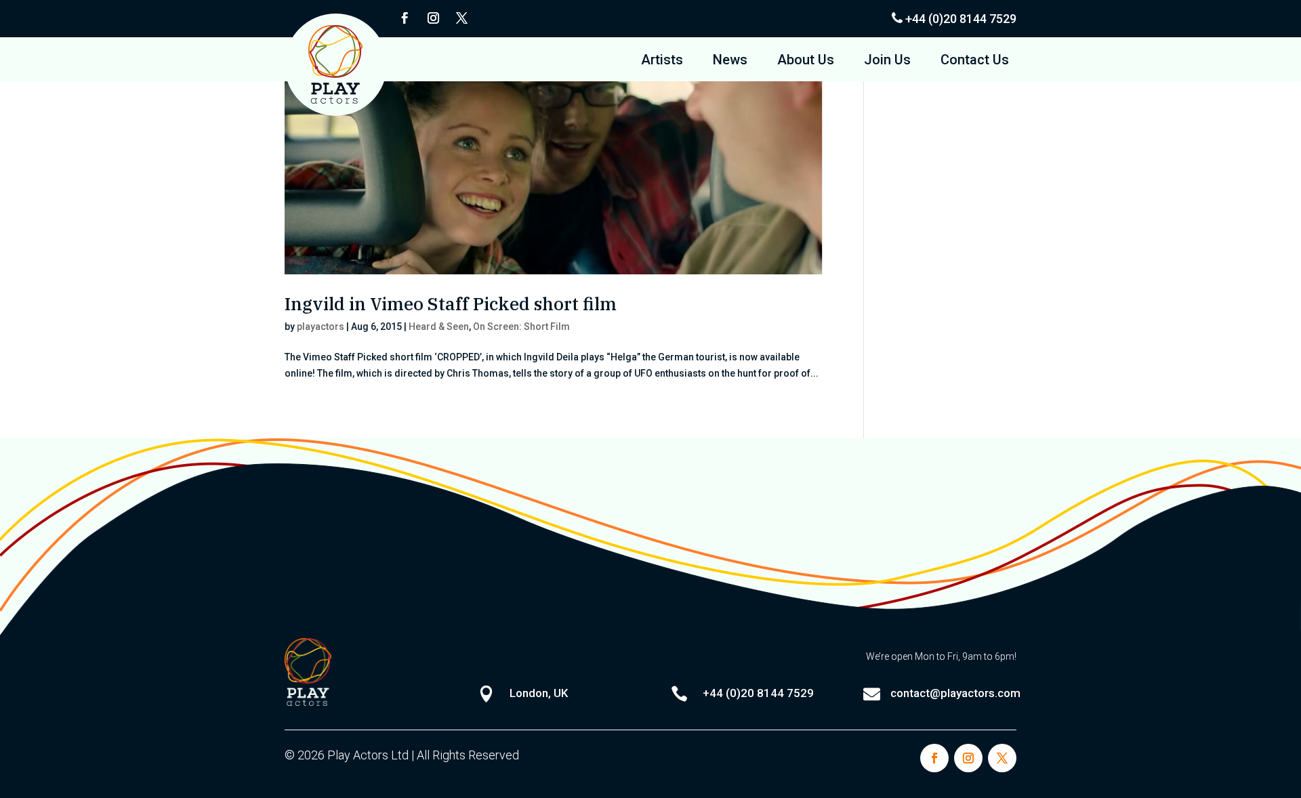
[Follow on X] (461, 18)
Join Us (887, 61)
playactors (320, 326)
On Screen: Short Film (521, 326)
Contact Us (975, 61)
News (730, 61)
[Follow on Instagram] (433, 18)
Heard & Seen (439, 326)
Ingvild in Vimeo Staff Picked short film (451, 303)
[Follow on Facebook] (404, 18)
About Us (805, 61)
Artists (662, 61)
